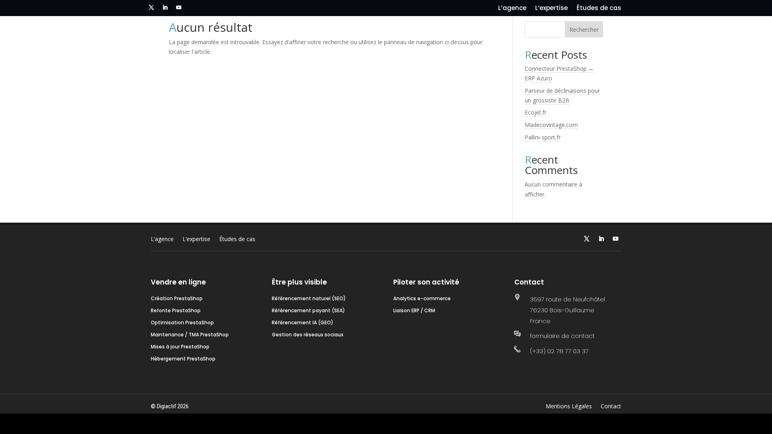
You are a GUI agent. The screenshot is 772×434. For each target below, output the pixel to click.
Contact (611, 406)
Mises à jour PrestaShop (180, 347)
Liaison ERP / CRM (414, 311)
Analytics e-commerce (422, 299)
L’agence (512, 8)
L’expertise (551, 8)
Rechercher (584, 29)
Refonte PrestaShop (176, 311)
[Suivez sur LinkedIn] (165, 7)
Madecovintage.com (551, 125)
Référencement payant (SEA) (308, 311)
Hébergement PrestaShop (183, 359)
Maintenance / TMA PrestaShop (190, 335)
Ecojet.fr (535, 112)
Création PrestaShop (177, 299)
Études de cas (599, 8)
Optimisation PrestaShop (182, 323)
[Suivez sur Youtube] (178, 7)
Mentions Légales (569, 406)
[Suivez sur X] (151, 7)
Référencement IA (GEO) (302, 323)
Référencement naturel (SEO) (309, 299)
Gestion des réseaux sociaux (307, 335)
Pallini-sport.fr (543, 137)
